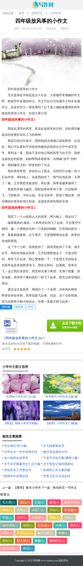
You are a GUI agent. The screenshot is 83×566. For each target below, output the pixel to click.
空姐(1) (69, 517)
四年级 (6, 306)
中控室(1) (38, 517)
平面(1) (7, 517)
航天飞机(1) (45, 533)
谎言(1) (75, 525)
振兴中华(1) (72, 502)
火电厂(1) (38, 510)
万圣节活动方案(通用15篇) (61, 458)
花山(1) (25, 502)
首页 (21, 13)
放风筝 (19, 306)
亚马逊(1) (70, 510)
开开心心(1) (25, 533)
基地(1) (54, 502)
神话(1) (28, 548)
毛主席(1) (8, 502)
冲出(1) (54, 510)
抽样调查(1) (10, 525)
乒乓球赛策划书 (53, 445)
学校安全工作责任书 (17, 470)
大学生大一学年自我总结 (20, 451)
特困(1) (63, 533)
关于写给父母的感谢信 (58, 464)
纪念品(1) (44, 525)
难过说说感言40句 (55, 451)
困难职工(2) (57, 540)
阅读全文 (51, 28)
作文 (31, 306)
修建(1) (39, 540)
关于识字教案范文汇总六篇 (22, 464)
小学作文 (55, 13)
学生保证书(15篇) (15, 445)
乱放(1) (39, 502)
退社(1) (7, 540)
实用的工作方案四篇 (56, 470)
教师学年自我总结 (16, 476)
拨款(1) (7, 533)
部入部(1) (23, 540)
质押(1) (22, 510)
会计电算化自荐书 (16, 458)
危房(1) (28, 525)
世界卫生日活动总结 (56, 476)
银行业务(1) (10, 548)
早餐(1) (54, 517)
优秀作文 (37, 13)
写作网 (36, 560)
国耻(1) (7, 510)
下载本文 (64, 28)
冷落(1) (60, 525)
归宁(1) (22, 517)
